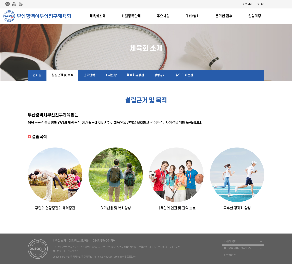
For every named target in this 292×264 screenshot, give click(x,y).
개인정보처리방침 (79, 240)
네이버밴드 (20, 4)
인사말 (37, 75)
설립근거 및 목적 (62, 75)
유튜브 (14, 4)
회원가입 (247, 4)
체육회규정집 (135, 75)
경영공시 (160, 75)
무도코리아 (129, 256)
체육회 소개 (59, 240)
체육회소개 (98, 16)
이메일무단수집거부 (104, 240)
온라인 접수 (223, 16)
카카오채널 (7, 4)
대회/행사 (192, 16)
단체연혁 (89, 75)
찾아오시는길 (184, 75)
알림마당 (254, 16)
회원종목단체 (131, 16)
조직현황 (111, 75)
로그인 (260, 4)
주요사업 (163, 16)
